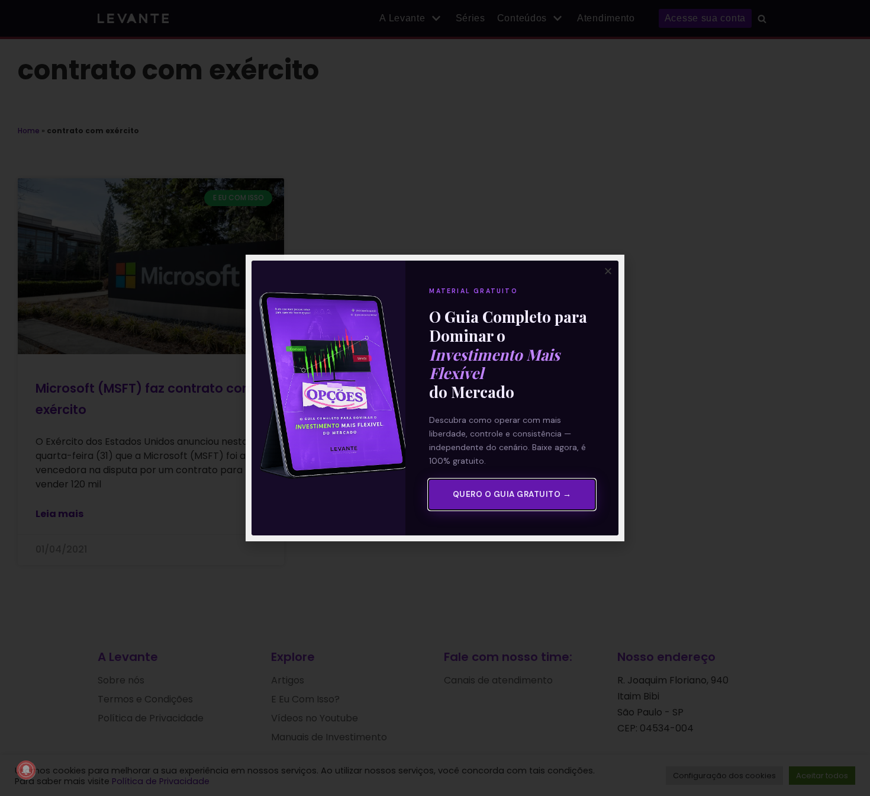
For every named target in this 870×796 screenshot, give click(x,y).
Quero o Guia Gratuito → (512, 494)
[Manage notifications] (26, 769)
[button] (608, 271)
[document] (435, 398)
